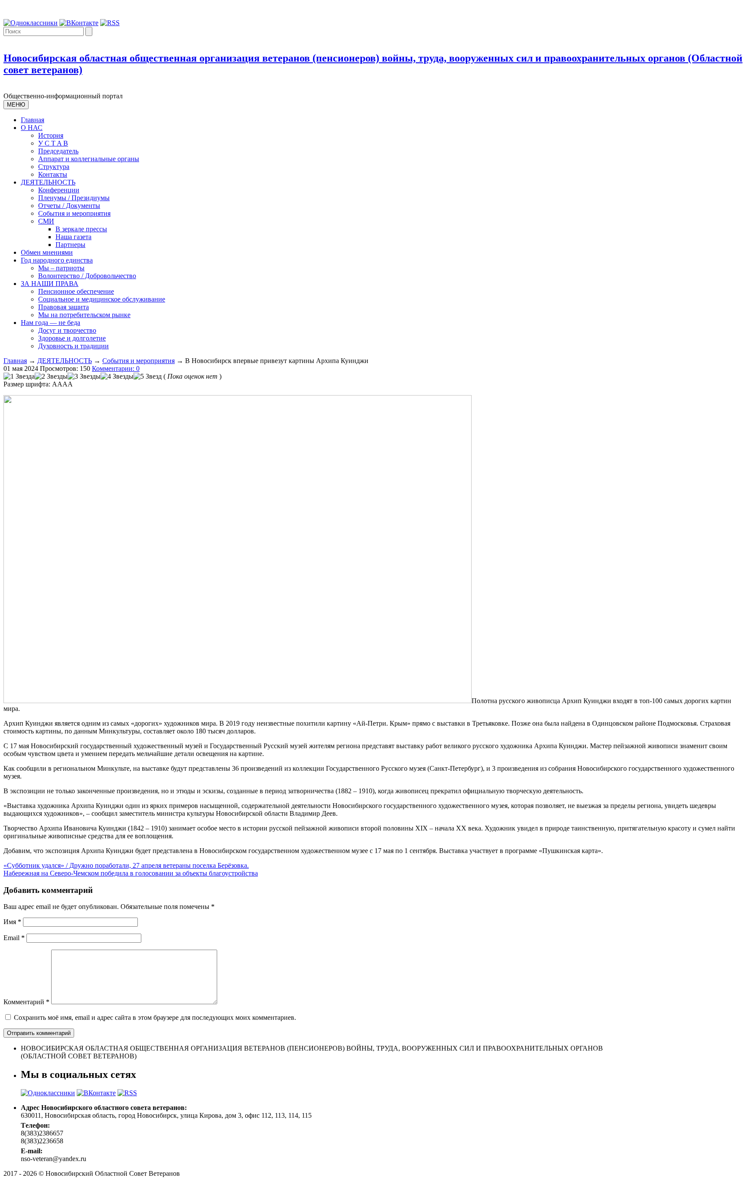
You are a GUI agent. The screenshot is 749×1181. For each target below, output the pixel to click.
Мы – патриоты (61, 268)
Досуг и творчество (67, 330)
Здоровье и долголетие (72, 338)
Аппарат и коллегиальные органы (88, 158)
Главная (32, 119)
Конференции (58, 190)
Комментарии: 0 (116, 368)
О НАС (31, 127)
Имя (12, 921)
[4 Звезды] (117, 376)
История (50, 135)
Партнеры (70, 244)
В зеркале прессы (81, 229)
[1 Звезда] (19, 376)
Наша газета (73, 236)
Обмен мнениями (47, 252)
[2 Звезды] (51, 376)
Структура (53, 166)
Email (14, 937)
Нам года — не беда (50, 322)
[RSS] (110, 22)
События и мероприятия (74, 213)
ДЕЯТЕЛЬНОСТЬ (48, 182)
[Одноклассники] (30, 22)
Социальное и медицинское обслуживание (101, 299)
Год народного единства (57, 260)
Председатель (58, 151)
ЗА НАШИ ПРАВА (49, 283)
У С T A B (53, 143)
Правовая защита (63, 307)
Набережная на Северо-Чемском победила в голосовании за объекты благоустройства (130, 873)
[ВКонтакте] (78, 22)
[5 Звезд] (148, 376)
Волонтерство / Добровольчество (87, 275)
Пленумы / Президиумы (74, 197)
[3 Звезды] (84, 376)
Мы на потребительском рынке (84, 314)
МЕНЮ (16, 104)
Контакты (52, 174)
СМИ (46, 221)
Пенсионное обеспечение (76, 291)
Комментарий (26, 1002)
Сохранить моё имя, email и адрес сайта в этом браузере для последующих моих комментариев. (155, 1017)
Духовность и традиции (73, 346)
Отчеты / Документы (69, 205)
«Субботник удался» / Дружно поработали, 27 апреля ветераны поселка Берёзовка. (126, 865)
